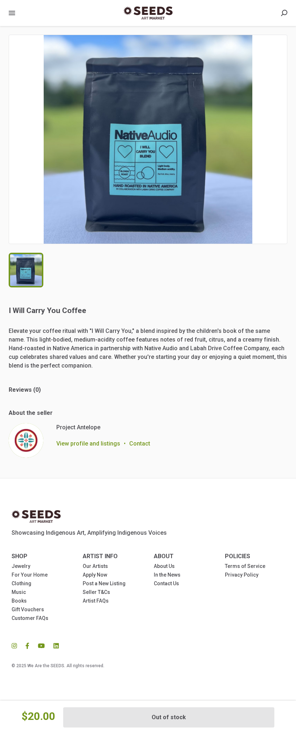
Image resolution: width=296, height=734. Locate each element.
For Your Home (30, 575)
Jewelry (21, 566)
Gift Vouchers (28, 609)
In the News (167, 575)
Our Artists (95, 566)
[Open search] (284, 13)
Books (19, 601)
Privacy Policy (241, 575)
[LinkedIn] (54, 645)
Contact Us (166, 583)
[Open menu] (12, 13)
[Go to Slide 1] (26, 270)
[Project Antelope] (26, 440)
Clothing (21, 583)
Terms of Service (245, 566)
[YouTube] (41, 645)
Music (19, 592)
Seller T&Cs (96, 592)
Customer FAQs (30, 618)
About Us (164, 566)
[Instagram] (16, 645)
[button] (148, 139)
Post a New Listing (104, 583)
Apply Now (95, 575)
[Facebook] (27, 645)
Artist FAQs (96, 601)
